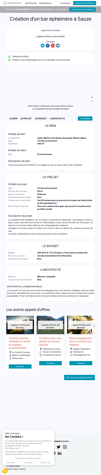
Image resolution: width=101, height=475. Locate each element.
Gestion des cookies (16, 469)
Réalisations (45, 3)
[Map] (50, 85)
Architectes (31, 3)
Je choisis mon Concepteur (82, 9)
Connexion (65, 3)
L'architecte (57, 118)
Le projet (26, 118)
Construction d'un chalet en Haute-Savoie (50, 341)
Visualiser (20, 366)
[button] (5, 471)
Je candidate (85, 118)
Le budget (41, 118)
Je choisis (28, 463)
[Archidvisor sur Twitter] (59, 447)
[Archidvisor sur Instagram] (65, 447)
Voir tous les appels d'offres (79, 377)
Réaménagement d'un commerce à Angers (80, 341)
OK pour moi (45, 463)
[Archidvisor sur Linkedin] (59, 453)
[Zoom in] (92, 97)
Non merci (11, 463)
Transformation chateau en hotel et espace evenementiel (19, 343)
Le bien (13, 118)
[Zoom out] (92, 101)
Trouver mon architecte (84, 3)
